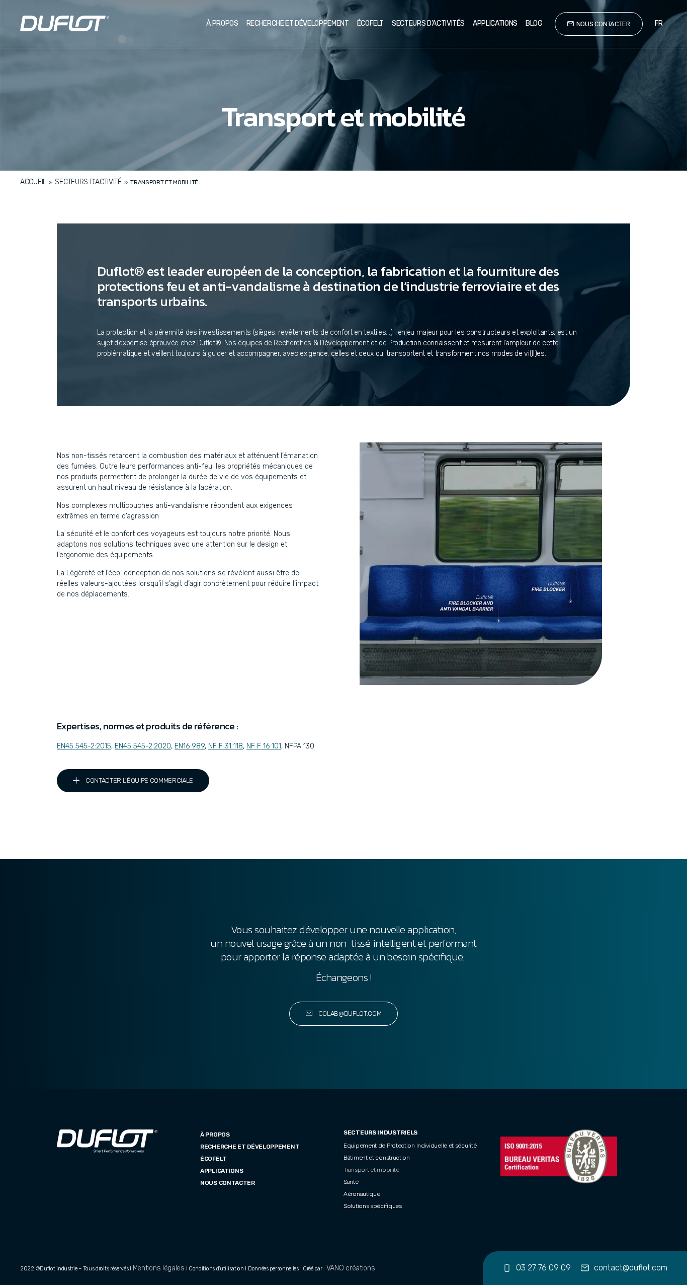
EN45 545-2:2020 (143, 746)
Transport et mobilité (371, 1169)
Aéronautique (361, 1193)
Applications (495, 23)
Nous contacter (227, 1182)
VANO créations (350, 1268)
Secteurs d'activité (88, 182)
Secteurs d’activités (428, 23)
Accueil (33, 182)
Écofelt (370, 23)
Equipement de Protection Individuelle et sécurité (409, 1145)
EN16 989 (190, 746)
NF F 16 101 (263, 746)
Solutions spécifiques (372, 1206)
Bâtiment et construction (376, 1157)
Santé (351, 1181)
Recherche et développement (297, 23)
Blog (534, 23)
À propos (222, 23)
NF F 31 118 (225, 746)
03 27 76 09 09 (543, 1267)
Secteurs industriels (380, 1132)
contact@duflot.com (630, 1267)
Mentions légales (159, 1268)
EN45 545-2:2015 (84, 746)
